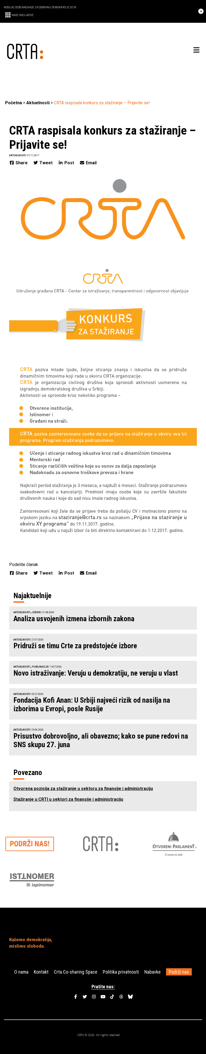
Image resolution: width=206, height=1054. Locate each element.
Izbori (36, 612)
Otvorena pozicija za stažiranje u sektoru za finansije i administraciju (83, 788)
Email (91, 162)
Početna (13, 102)
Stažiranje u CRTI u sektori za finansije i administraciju (68, 799)
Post (69, 162)
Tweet (46, 162)
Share (21, 162)
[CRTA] (54, 50)
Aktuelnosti (38, 102)
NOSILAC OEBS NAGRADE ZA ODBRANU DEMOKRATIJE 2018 (40, 7)
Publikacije (40, 666)
